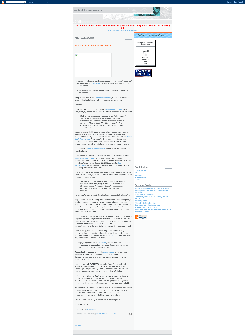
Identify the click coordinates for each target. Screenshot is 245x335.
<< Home (78, 325)
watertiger (139, 175)
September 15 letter (103, 98)
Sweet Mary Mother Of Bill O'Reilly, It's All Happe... (151, 197)
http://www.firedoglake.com (122, 31)
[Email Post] (130, 314)
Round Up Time (141, 201)
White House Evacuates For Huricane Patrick (153, 210)
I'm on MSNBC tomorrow (144, 195)
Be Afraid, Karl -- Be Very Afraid (147, 205)
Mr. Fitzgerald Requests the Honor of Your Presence (151, 191)
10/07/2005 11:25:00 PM (106, 314)
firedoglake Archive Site (87, 10)
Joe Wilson (102, 243)
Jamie (137, 180)
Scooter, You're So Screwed (146, 207)
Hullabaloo (91, 309)
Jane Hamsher (140, 171)
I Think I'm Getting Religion (145, 203)
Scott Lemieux (140, 177)
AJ (136, 173)
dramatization (108, 252)
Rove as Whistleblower (96, 149)
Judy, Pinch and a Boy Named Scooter (93, 45)
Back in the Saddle (142, 212)
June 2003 (97, 83)
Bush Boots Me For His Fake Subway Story (152, 189)
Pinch (114, 235)
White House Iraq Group (84, 158)
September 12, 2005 (114, 110)
